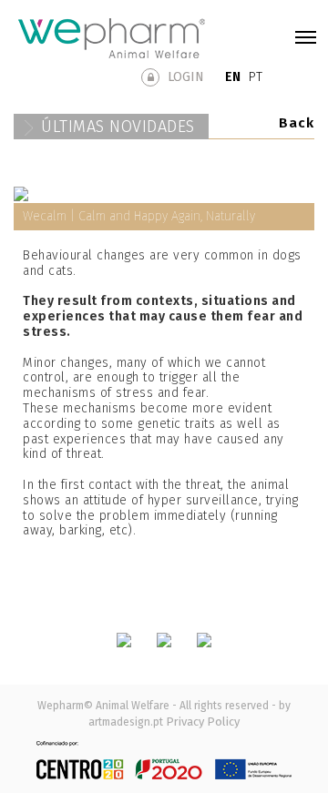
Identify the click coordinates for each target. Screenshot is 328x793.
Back (296, 123)
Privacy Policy (203, 721)
